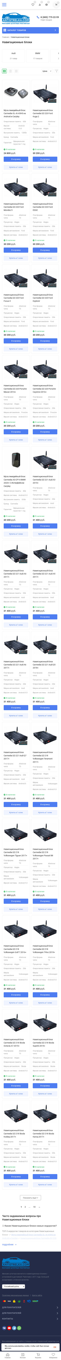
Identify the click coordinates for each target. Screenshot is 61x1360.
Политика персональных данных (15, 1295)
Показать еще (30, 1198)
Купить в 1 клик (16, 167)
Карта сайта (37, 1295)
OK (54, 1347)
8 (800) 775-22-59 (50, 17)
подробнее (8, 1244)
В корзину (16, 159)
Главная (5, 37)
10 (34, 1207)
